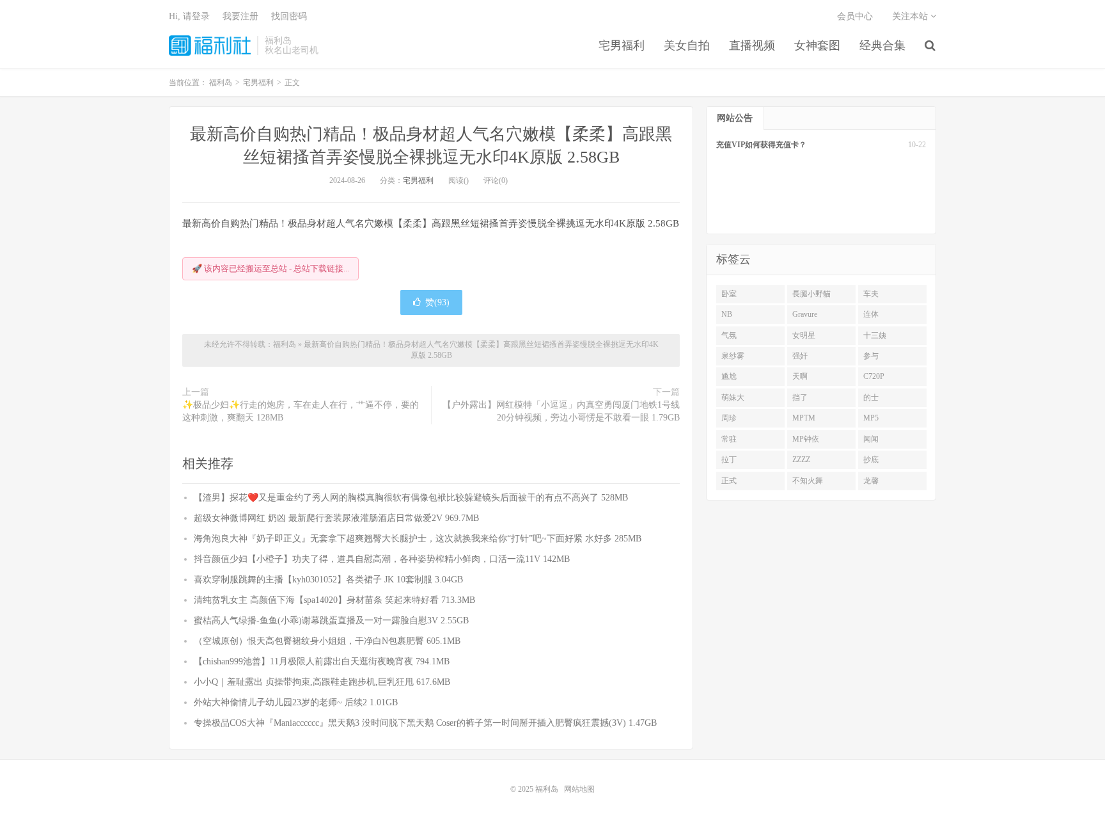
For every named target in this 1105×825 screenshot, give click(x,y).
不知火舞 (807, 480)
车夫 (871, 293)
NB (726, 314)
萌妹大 (732, 397)
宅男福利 (622, 45)
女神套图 (817, 45)
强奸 (800, 355)
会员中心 (855, 16)
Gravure (804, 314)
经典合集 (882, 45)
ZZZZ (801, 459)
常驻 (729, 439)
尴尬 (729, 376)
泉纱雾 (732, 355)
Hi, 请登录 (189, 16)
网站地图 (579, 789)
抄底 (871, 459)
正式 (729, 480)
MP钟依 (805, 439)
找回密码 (289, 16)
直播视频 (752, 45)
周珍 (729, 417)
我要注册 (240, 16)
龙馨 (871, 480)
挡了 (800, 397)
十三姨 (874, 335)
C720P (873, 376)
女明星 (803, 335)
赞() (437, 302)
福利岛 (210, 45)
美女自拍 (687, 45)
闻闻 (871, 439)
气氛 (729, 335)
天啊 (800, 376)
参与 (871, 355)
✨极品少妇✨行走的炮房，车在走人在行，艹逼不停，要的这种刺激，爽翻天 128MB (300, 411)
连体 (871, 314)
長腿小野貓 (811, 293)
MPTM (803, 417)
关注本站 (911, 16)
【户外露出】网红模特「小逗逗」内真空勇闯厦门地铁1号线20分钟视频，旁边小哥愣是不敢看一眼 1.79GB (561, 411)
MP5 (871, 417)
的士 (871, 397)
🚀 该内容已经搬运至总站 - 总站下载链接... (270, 268)
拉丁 (729, 459)
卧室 (729, 293)
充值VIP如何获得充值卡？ (761, 144)
